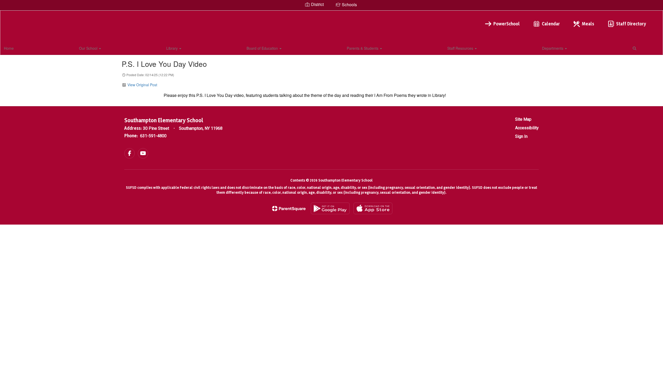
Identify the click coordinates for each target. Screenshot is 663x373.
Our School (88, 48)
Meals (588, 23)
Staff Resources (460, 48)
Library (172, 48)
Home (9, 48)
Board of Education (263, 48)
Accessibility (527, 127)
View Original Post (142, 84)
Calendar (551, 23)
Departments (553, 48)
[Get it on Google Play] (330, 208)
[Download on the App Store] (373, 208)
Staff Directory (631, 23)
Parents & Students (363, 48)
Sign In (521, 136)
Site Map (523, 119)
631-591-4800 (153, 135)
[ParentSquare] (289, 208)
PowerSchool (506, 23)
